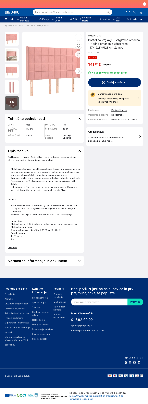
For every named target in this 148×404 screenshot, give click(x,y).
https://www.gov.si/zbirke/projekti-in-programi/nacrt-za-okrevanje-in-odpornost (97, 397)
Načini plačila (38, 320)
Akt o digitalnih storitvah (17, 313)
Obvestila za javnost (15, 308)
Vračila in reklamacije (59, 316)
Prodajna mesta (40, 298)
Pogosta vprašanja (58, 296)
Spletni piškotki (39, 339)
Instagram (130, 362)
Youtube (134, 362)
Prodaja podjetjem (14, 318)
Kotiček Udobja (119, 110)
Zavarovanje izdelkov (42, 329)
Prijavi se (135, 302)
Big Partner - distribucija (17, 322)
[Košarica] (140, 12)
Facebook (125, 362)
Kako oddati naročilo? (59, 308)
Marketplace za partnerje (17, 327)
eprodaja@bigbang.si (81, 325)
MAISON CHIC (94, 36)
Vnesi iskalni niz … (54, 12)
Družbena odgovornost (16, 303)
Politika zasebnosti (41, 334)
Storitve (36, 307)
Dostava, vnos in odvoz (40, 313)
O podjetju (10, 294)
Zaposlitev (10, 344)
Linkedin (138, 362)
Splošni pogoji (39, 302)
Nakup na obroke (40, 324)
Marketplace (59, 302)
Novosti (8, 332)
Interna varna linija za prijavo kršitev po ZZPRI (16, 338)
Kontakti (9, 299)
